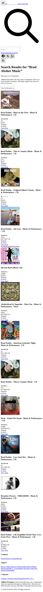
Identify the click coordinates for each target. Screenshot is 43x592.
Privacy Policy (5, 567)
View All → (31, 578)
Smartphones (22, 578)
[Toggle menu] (3, 3)
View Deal (4, 128)
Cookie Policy (26, 567)
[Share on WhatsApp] (12, 56)
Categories (8, 53)
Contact (13, 558)
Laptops (15, 578)
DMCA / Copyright (14, 568)
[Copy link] (3, 60)
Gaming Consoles (7, 578)
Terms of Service (16, 567)
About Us (8, 558)
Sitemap (19, 558)
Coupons (15, 53)
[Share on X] (7, 56)
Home (3, 53)
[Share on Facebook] (3, 56)
